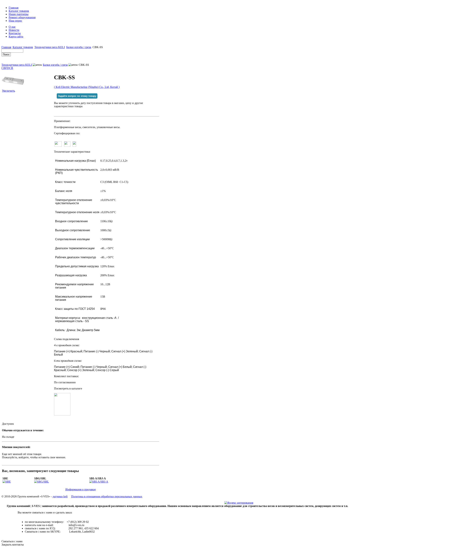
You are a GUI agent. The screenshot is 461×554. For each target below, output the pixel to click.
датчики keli (60, 496)
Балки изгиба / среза (78, 47)
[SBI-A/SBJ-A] (98, 481)
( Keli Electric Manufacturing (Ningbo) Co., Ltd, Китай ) (87, 86)
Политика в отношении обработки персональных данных (106, 496)
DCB (10, 68)
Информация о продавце (80, 489)
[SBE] (7, 481)
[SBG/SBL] (41, 481)
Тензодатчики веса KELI (49, 47)
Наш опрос (15, 20)
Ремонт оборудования (22, 17)
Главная (13, 7)
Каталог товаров (19, 10)
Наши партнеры (18, 14)
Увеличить (8, 90)
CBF (4, 68)
